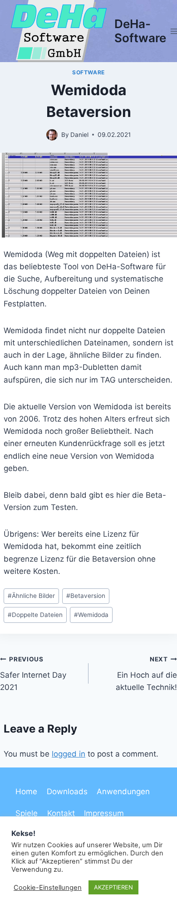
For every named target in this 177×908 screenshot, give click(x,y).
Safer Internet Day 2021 (33, 674)
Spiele (26, 813)
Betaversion (85, 595)
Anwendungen (123, 791)
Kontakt (61, 813)
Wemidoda (91, 614)
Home (26, 791)
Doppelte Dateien (35, 614)
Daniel (79, 134)
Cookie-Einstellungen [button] (48, 888)
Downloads (67, 791)
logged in (68, 753)
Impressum (104, 813)
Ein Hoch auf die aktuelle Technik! (146, 674)
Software (88, 72)
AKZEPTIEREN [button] (113, 887)
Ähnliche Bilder (31, 595)
